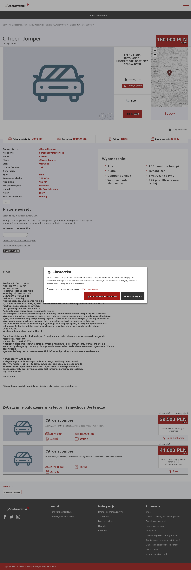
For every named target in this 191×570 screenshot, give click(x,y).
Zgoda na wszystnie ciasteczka (101, 296)
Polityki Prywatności (89, 289)
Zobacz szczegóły (133, 296)
